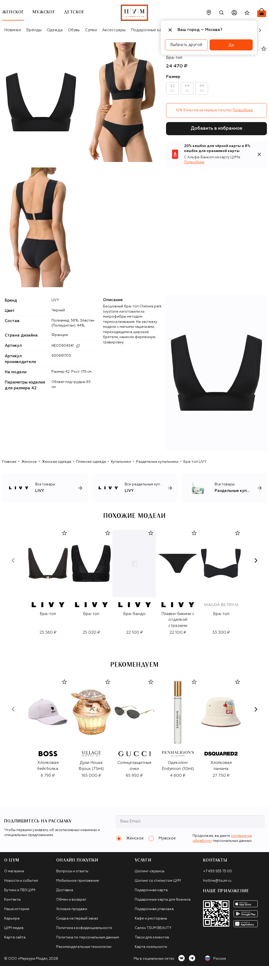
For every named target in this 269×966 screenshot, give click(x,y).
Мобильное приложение (77, 881)
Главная (9, 462)
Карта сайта (14, 937)
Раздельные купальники (157, 462)
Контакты (12, 899)
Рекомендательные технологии (83, 947)
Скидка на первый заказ (77, 918)
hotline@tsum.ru (217, 881)
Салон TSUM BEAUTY (153, 928)
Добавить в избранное (216, 128)
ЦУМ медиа (13, 928)
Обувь (74, 30)
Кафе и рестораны (151, 918)
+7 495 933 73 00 (217, 871)
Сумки (91, 30)
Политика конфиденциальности (84, 928)
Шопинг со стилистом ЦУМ (158, 881)
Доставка (64, 890)
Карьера (11, 918)
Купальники (121, 462)
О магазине (14, 871)
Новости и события (21, 881)
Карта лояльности (151, 947)
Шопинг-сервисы (149, 871)
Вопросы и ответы (72, 871)
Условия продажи (71, 909)
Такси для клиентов (152, 937)
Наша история (16, 909)
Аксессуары (114, 30)
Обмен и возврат (71, 899)
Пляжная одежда (91, 462)
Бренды (34, 30)
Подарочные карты (150, 30)
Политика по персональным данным (87, 937)
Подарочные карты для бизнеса (162, 899)
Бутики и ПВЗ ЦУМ (19, 890)
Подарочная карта (151, 890)
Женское (29, 462)
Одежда (55, 30)
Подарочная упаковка (154, 909)
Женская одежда (56, 462)
